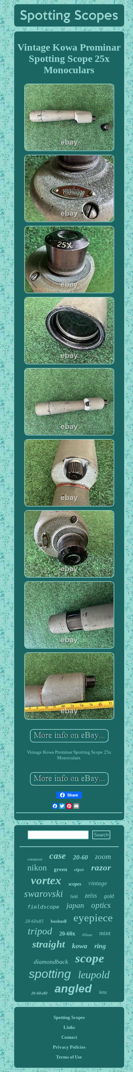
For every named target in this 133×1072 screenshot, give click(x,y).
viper (79, 869)
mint (105, 933)
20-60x (67, 934)
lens (103, 992)
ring (100, 946)
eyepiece (93, 917)
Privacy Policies (69, 1047)
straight (48, 944)
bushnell (58, 921)
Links (69, 1027)
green (60, 869)
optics (101, 905)
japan (75, 905)
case (57, 856)
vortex (46, 880)
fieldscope (43, 907)
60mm (87, 935)
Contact (69, 1037)
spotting (50, 973)
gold (109, 896)
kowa (79, 946)
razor (101, 867)
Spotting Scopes (69, 1017)
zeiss (91, 895)
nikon (37, 867)
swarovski (43, 893)
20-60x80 (39, 993)
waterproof (34, 859)
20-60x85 (34, 921)
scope (89, 958)
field (74, 896)
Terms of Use (69, 1057)
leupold (94, 974)
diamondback (51, 961)
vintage (97, 883)
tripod (40, 931)
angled (73, 988)
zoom (103, 856)
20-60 (80, 857)
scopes (74, 884)
